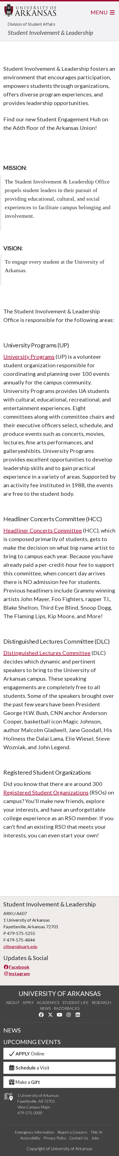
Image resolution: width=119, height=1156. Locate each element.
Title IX (96, 1132)
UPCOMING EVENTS (32, 1041)
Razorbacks (66, 1008)
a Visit (32, 1068)
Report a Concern (72, 1132)
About (13, 1002)
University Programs (29, 356)
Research (101, 1002)
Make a (27, 1082)
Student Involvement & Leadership (50, 32)
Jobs (95, 1138)
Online (29, 1054)
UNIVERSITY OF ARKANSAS (60, 993)
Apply (28, 1002)
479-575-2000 (29, 1112)
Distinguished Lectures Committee (46, 652)
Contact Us (78, 1138)
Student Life (75, 1002)
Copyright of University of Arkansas (59, 1148)
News (45, 1008)
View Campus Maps (33, 1107)
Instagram (19, 973)
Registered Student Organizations (46, 792)
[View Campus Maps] (8, 1102)
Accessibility (30, 1138)
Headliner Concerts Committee (42, 530)
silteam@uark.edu (20, 946)
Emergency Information (34, 1132)
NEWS (12, 1030)
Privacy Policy (54, 1138)
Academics (48, 1002)
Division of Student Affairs (31, 24)
